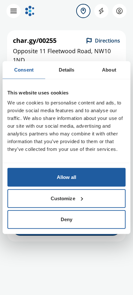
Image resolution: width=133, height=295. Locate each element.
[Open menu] (13, 11)
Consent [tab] (24, 69)
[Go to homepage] (30, 11)
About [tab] (109, 69)
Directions (107, 40)
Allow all (67, 177)
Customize (63, 198)
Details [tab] (67, 69)
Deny (66, 219)
